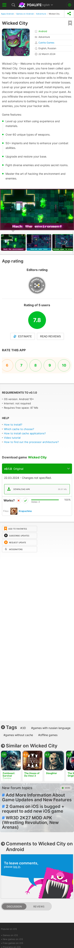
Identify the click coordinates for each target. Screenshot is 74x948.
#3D (23, 728)
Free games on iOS (13, 943)
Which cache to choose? (19, 429)
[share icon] (69, 13)
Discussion (14, 906)
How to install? (13, 424)
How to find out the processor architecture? (31, 442)
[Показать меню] (4, 5)
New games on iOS (13, 939)
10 (64, 365)
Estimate (25, 336)
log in (16, 866)
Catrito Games (46, 42)
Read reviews (50, 336)
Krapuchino (25, 511)
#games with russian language (50, 728)
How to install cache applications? (25, 433)
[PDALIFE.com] (30, 5)
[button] (70, 192)
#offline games (47, 735)
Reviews (38, 906)
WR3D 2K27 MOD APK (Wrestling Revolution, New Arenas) (30, 822)
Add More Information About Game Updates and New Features (37, 797)
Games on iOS (10, 935)
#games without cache (18, 735)
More (67, 788)
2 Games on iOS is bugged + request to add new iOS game (33, 808)
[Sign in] (69, 5)
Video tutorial (12, 437)
